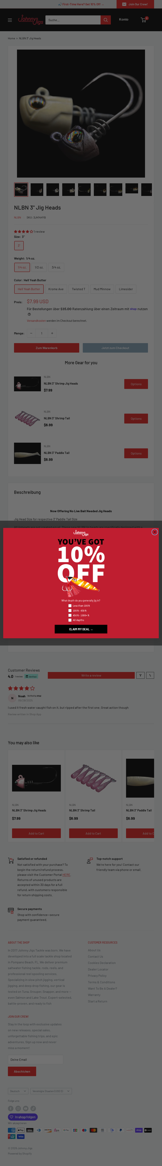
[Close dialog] (154, 532)
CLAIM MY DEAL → (81, 629)
